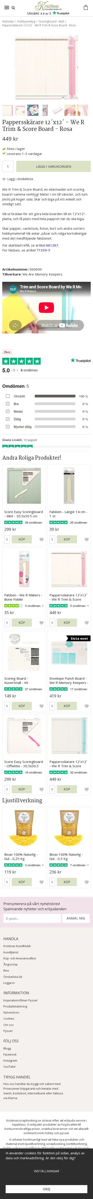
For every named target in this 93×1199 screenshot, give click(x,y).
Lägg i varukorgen (53, 166)
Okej (46, 1189)
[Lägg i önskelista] (42, 539)
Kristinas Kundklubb (17, 946)
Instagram (10, 1060)
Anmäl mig (76, 918)
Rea (6, 970)
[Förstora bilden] (46, 67)
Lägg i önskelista (20, 178)
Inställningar (46, 1171)
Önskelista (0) (12, 977)
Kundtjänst (10, 952)
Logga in (9, 983)
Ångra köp (10, 964)
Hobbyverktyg (26, 21)
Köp (22, 539)
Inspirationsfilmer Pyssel (20, 1000)
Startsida (8, 21)
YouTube (9, 1067)
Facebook (10, 1054)
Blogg (7, 1048)
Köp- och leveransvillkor (19, 958)
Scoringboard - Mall (51, 21)
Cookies (8, 1018)
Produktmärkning (15, 1006)
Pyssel (7, 1031)
